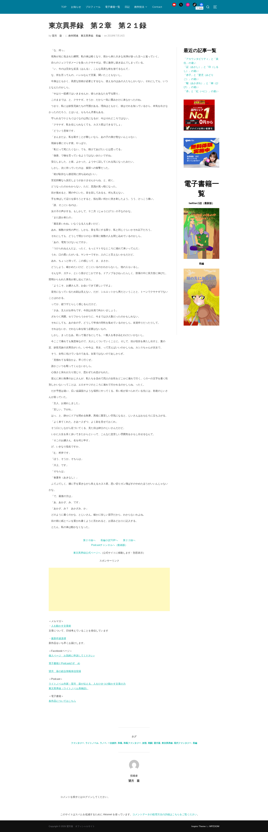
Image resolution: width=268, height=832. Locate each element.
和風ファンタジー (132, 743)
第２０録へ (89, 540)
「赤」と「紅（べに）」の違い (201, 91)
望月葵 (157, 743)
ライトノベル (91, 743)
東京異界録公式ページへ (87, 552)
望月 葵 (57, 35)
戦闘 (150, 743)
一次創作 (112, 743)
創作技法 (139, 6)
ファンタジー (77, 743)
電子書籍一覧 (112, 6)
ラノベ (103, 743)
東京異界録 (87, 35)
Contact (157, 6)
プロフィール (93, 6)
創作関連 (73, 35)
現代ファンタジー (182, 743)
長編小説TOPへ (109, 540)
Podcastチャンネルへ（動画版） (109, 545)
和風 (120, 743)
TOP (63, 6)
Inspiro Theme (198, 826)
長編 (98, 35)
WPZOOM (214, 826)
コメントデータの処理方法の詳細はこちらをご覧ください (164, 814)
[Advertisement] (109, 589)
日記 (127, 6)
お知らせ (76, 6)
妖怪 (144, 743)
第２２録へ (129, 540)
